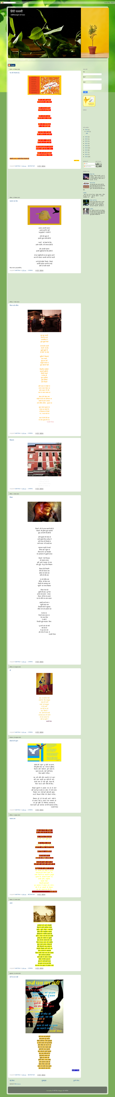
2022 (86, 141)
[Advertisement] (44, 183)
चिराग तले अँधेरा (14, 305)
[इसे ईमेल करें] (38, 166)
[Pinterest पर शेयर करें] (44, 166)
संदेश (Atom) (18, 1084)
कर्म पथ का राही (14, 977)
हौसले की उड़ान (14, 741)
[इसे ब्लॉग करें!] (40, 166)
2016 (86, 154)
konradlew (49, 1090)
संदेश (86, 163)
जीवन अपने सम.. (93, 200)
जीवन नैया (92, 174)
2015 (86, 156)
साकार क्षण (12, 818)
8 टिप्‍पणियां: (30, 810)
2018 (86, 150)
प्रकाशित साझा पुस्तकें (20, 60)
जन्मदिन (84, 193)
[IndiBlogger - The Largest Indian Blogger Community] (89, 106)
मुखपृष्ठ (11, 60)
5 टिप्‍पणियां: (30, 433)
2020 (86, 145)
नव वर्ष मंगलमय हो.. (15, 73)
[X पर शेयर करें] (41, 166)
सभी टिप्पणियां (88, 166)
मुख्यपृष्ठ (44, 1080)
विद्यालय (12, 440)
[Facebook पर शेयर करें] (43, 166)
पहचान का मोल (14, 201)
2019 (86, 147)
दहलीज (91, 209)
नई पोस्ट (12, 1080)
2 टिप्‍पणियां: (30, 488)
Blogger (60, 1090)
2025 (86, 136)
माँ (10, 670)
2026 (86, 129)
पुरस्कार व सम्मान (31, 60)
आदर (11, 903)
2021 (86, 143)
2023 (86, 139)
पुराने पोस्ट (76, 1080)
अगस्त (87, 131)
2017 (86, 152)
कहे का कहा (92, 182)
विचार (11, 497)
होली (87, 133)
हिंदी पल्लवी (16, 11)
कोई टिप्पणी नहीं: (31, 166)
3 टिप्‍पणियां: (30, 270)
